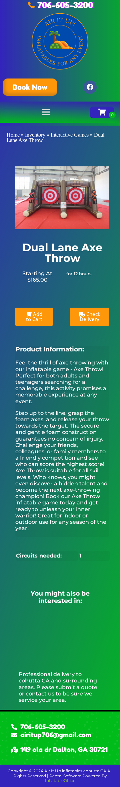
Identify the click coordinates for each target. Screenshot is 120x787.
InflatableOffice (60, 780)
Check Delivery (90, 316)
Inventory (35, 135)
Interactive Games (70, 135)
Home (13, 135)
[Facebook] (90, 87)
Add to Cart (34, 316)
